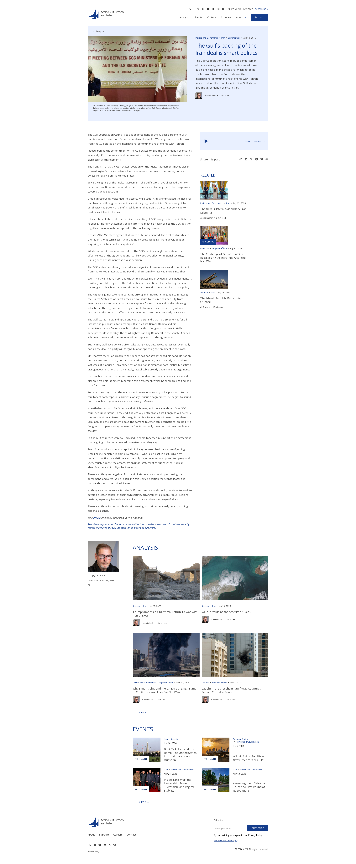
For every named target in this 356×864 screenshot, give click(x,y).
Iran (223, 37)
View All (144, 712)
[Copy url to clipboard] (240, 159)
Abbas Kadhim (206, 218)
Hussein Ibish (210, 95)
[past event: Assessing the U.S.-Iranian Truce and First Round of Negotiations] (215, 780)
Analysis (185, 17)
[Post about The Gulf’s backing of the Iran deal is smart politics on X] (251, 159)
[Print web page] (266, 159)
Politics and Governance (206, 37)
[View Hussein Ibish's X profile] (89, 585)
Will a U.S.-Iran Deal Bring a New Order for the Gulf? (250, 758)
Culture (211, 17)
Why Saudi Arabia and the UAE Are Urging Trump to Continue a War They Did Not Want (164, 690)
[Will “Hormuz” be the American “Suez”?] (235, 578)
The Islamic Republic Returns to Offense (220, 300)
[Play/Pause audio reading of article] (206, 141)
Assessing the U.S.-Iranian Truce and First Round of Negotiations (250, 786)
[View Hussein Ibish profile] (198, 95)
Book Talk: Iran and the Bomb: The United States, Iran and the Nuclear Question (180, 754)
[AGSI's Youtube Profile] (208, 9)
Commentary (234, 37)
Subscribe (260, 9)
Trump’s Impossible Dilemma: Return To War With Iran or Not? (165, 613)
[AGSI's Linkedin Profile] (213, 9)
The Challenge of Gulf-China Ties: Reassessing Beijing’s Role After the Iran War (223, 257)
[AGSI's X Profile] (198, 9)
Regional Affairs (219, 248)
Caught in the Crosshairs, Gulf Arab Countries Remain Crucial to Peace (231, 690)
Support (260, 17)
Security (204, 292)
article (96, 517)
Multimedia (234, 9)
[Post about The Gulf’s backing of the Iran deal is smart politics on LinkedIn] (246, 159)
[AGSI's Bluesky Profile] (223, 9)
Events (198, 17)
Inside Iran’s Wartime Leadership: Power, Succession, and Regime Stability (179, 785)
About (239, 17)
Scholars (226, 17)
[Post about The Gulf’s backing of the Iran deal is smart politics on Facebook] (256, 159)
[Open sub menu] (245, 17)
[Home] (130, 821)
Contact (248, 9)
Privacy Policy (93, 851)
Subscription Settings (225, 840)
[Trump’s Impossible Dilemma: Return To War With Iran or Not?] (166, 578)
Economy (204, 248)
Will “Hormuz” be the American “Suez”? (226, 612)
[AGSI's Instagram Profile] (218, 9)
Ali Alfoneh (205, 307)
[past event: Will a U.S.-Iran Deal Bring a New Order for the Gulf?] (215, 750)
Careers (118, 834)
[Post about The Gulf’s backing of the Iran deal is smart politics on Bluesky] (261, 159)
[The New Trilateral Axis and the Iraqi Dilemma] (214, 190)
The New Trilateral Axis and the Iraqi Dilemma (223, 210)
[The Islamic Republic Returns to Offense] (214, 279)
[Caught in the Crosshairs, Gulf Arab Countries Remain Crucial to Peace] (235, 655)
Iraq (228, 203)
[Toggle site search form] (190, 9)
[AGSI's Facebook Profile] (203, 9)
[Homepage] (106, 13)
